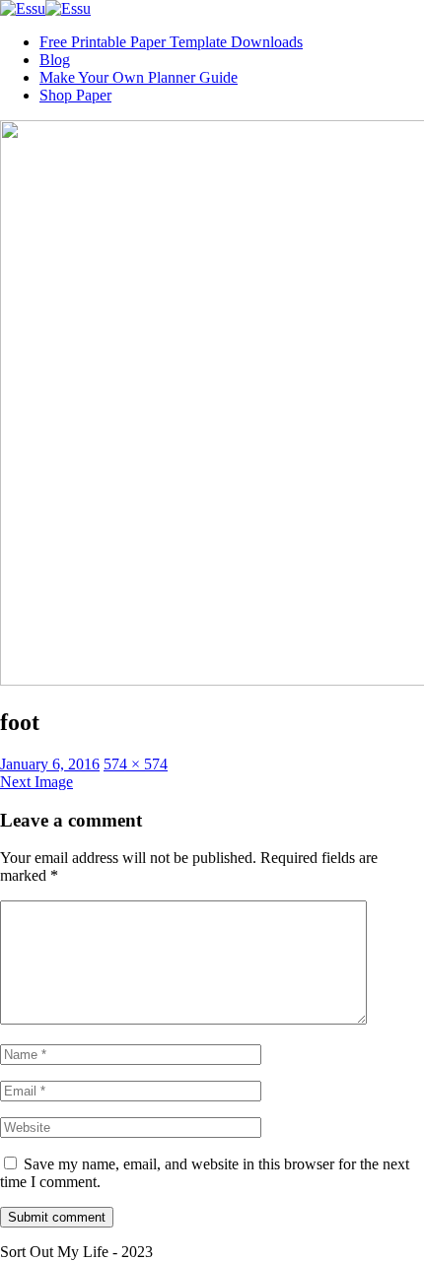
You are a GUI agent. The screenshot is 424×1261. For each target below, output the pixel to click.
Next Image (36, 781)
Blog (54, 59)
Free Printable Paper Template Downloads (171, 41)
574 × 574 (136, 764)
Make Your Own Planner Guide (138, 77)
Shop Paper (75, 95)
